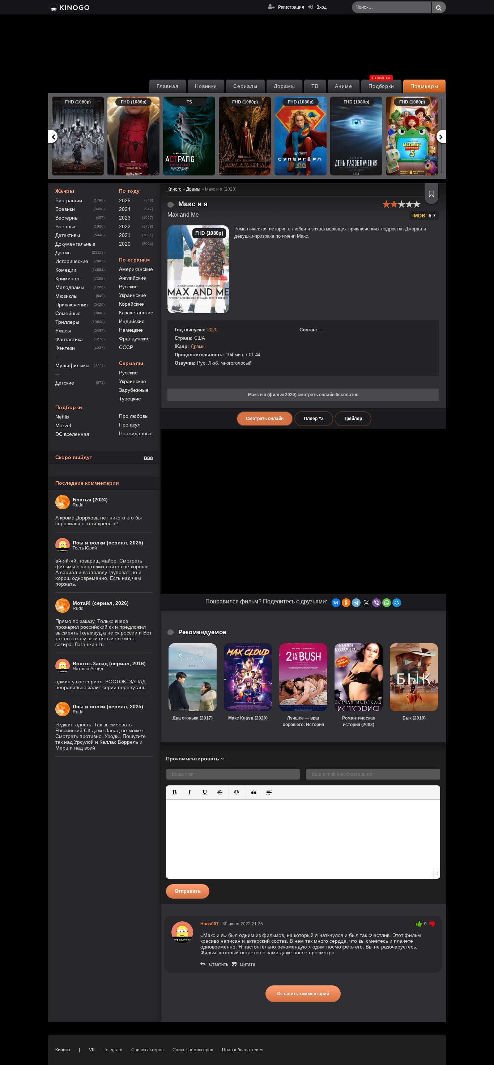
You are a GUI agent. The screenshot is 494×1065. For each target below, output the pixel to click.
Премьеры (424, 86)
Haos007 (209, 923)
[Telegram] (356, 602)
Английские (132, 278)
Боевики (65, 209)
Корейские (131, 304)
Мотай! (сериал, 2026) (101, 603)
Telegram (113, 1049)
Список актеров (147, 1049)
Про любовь (133, 416)
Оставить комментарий (303, 993)
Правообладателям (242, 1049)
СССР (126, 347)
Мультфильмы (72, 365)
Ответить (218, 964)
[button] (174, 792)
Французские (134, 338)
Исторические (71, 261)
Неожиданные (136, 433)
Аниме (343, 86)
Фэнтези (65, 348)
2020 (212, 329)
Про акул (129, 425)
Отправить (188, 891)
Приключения (71, 304)
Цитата (247, 964)
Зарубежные (134, 390)
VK (92, 1049)
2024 (125, 209)
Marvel (63, 425)
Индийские (132, 321)
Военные (66, 226)
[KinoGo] (69, 7)
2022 (125, 226)
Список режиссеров (193, 1049)
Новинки (206, 86)
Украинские (132, 295)
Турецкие (130, 399)
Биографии (68, 200)
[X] (366, 602)
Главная (168, 86)
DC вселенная (72, 434)
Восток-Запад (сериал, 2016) (109, 663)
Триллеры (67, 322)
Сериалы (245, 86)
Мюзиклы (66, 296)
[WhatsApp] (386, 602)
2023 (125, 218)
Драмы (198, 346)
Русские (128, 286)
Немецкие (131, 330)
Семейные (68, 313)
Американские (136, 269)
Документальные (75, 244)
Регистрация (291, 7)
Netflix (62, 417)
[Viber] (376, 602)
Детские (64, 383)
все (148, 457)
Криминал (67, 278)
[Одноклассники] (346, 602)
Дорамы (284, 86)
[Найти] (438, 7)
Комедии (65, 270)
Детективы (67, 235)
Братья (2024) (90, 499)
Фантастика (69, 339)
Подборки (382, 84)
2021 (125, 235)
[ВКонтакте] (336, 602)
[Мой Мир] (396, 602)
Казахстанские (136, 312)
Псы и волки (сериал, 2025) (108, 543)
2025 (125, 200)
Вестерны (66, 218)
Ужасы (63, 331)
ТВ (315, 86)
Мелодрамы (69, 287)
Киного (62, 1049)
